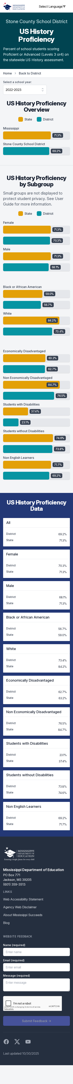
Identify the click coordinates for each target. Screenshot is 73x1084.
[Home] (14, 6)
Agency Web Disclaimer (20, 907)
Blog (6, 923)
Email (14, 960)
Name (14, 945)
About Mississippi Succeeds (22, 915)
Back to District (30, 73)
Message (16, 975)
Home (7, 73)
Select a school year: (17, 82)
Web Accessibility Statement (23, 899)
